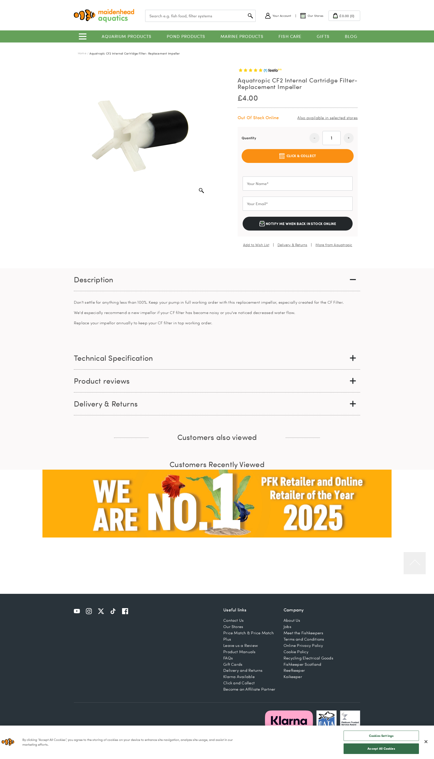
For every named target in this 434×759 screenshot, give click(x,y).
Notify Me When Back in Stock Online (300, 223)
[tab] (217, 279)
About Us (292, 620)
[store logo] (104, 15)
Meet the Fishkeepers (303, 632)
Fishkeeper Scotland (302, 664)
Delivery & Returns (292, 245)
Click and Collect (239, 682)
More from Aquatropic (333, 245)
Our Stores (233, 626)
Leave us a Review (240, 645)
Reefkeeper (294, 670)
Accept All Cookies (381, 748)
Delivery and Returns (243, 670)
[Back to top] (415, 563)
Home (82, 53)
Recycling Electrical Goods (308, 657)
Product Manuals (239, 651)
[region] (217, 742)
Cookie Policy (296, 651)
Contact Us (233, 620)
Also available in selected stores (327, 117)
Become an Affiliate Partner (249, 689)
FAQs (228, 657)
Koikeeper (293, 676)
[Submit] (250, 16)
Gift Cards (232, 664)
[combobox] (200, 16)
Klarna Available (239, 676)
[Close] (425, 741)
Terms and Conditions (304, 639)
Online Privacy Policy (303, 645)
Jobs (287, 626)
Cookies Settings (381, 735)
